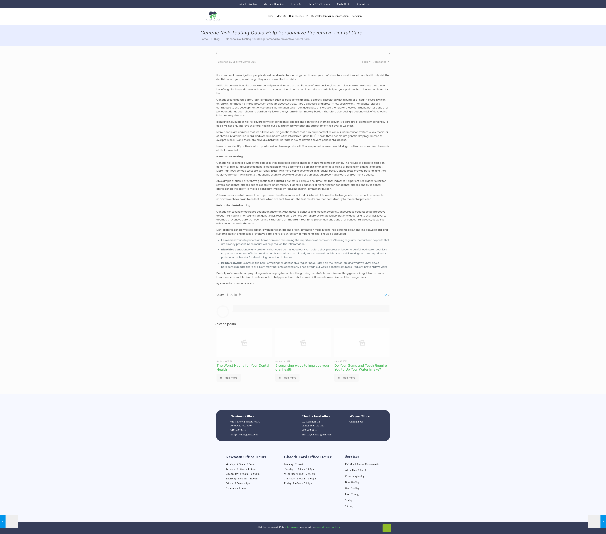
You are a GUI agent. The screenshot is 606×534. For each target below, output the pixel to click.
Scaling (349, 500)
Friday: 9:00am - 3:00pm (298, 483)
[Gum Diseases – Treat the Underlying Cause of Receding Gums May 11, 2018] (597, 521)
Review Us (296, 4)
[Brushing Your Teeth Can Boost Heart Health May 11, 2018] (9, 521)
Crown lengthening (354, 476)
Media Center (344, 4)
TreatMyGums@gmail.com (317, 434)
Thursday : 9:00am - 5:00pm (300, 478)
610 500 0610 (238, 429)
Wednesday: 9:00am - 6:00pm (243, 473)
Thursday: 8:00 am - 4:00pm (242, 478)
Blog (217, 39)
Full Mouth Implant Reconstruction (362, 464)
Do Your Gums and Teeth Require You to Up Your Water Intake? (360, 367)
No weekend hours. (237, 488)
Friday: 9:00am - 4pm (238, 483)
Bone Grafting (352, 482)
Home (204, 39)
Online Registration (247, 4)
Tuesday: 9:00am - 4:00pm (241, 469)
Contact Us (362, 4)
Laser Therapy (352, 494)
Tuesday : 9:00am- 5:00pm (299, 469)
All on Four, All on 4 (355, 470)
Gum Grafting (352, 488)
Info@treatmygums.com (244, 434)
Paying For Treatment (319, 4)
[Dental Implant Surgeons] (212, 16)
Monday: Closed (293, 464)
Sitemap (349, 506)
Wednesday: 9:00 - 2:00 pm (299, 473)
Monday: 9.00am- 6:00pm (240, 464)
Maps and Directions (274, 4)
